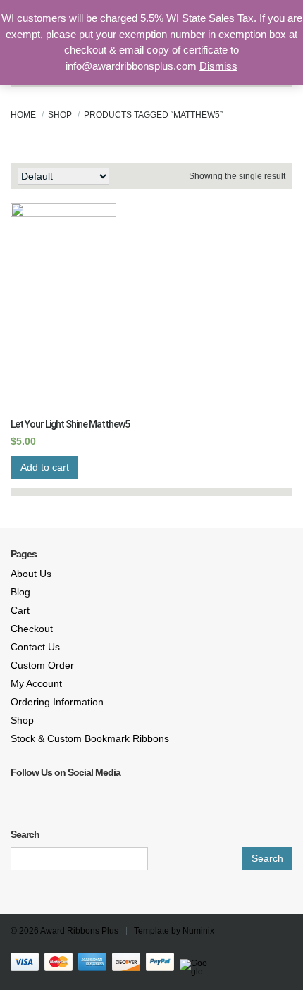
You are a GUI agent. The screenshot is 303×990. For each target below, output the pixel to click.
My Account (36, 683)
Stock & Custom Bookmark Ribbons (90, 738)
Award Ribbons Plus (79, 931)
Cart (20, 610)
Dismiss (218, 66)
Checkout (32, 628)
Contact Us (35, 646)
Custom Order (42, 665)
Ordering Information (57, 701)
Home (23, 115)
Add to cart (44, 467)
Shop (60, 115)
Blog (20, 592)
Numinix (198, 931)
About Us (31, 573)
